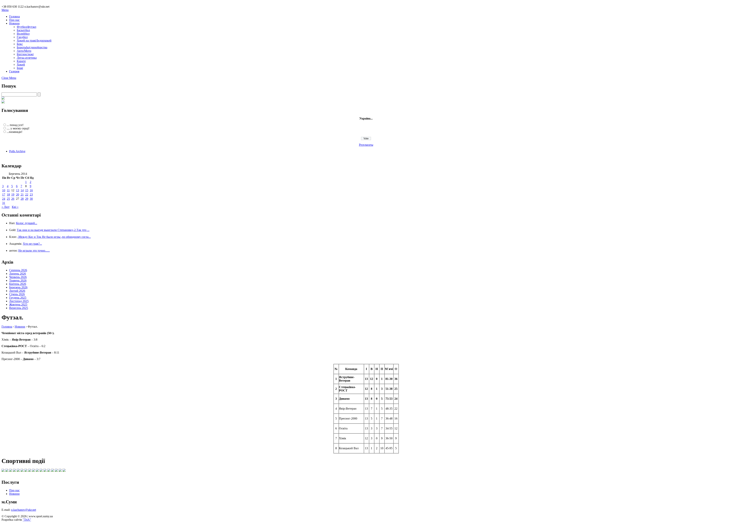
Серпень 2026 (18, 270)
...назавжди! (14, 131)
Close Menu (9, 77)
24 (3, 198)
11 (8, 190)
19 (12, 194)
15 (26, 190)
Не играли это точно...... (34, 250)
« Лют (6, 207)
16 (31, 190)
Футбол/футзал (26, 26)
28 (22, 198)
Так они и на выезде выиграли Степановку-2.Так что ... (53, 230)
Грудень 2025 (17, 297)
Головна (14, 16)
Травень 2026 (17, 280)
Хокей (21, 64)
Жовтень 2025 (18, 304)
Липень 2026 (17, 273)
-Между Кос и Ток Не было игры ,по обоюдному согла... (54, 236)
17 (3, 194)
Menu (5, 10)
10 (3, 190)
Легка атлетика (27, 57)
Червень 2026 (18, 277)
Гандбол (22, 37)
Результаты (366, 144)
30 (31, 198)
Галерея (14, 71)
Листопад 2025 (19, 301)
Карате (21, 61)
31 (3, 203)
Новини (14, 23)
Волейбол (23, 33)
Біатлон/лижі (25, 54)
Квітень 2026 (17, 284)
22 (26, 194)
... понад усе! (15, 125)
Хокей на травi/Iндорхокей (34, 40)
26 (12, 198)
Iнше (20, 68)
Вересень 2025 (18, 308)
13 (17, 190)
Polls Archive (17, 151)
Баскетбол (23, 30)
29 (26, 198)
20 (17, 194)
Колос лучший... (26, 223)
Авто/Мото (24, 50)
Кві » (15, 207)
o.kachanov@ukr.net (23, 509)
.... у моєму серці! (18, 128)
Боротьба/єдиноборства (32, 47)
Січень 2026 (17, 294)
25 (8, 198)
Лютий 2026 (17, 290)
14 (22, 190)
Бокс (20, 44)
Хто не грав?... (32, 243)
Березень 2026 (18, 287)
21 (22, 194)
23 (31, 194)
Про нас (14, 20)
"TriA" (27, 519)
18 (8, 194)
